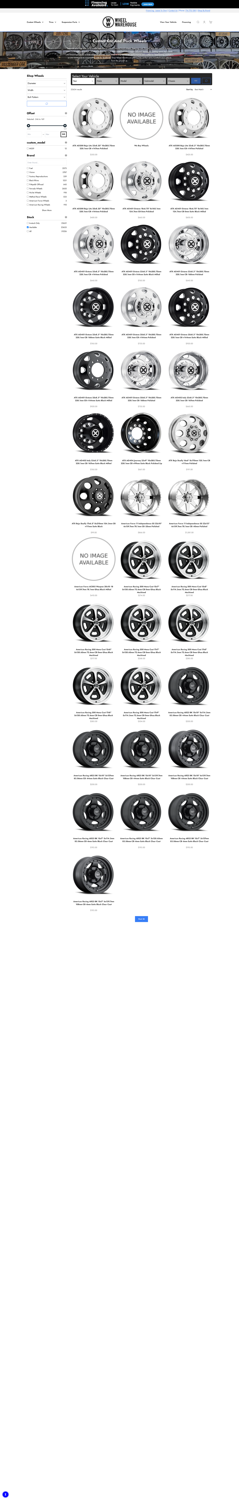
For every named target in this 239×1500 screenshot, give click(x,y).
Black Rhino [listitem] (34, 180)
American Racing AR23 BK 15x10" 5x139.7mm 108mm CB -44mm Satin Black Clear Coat (141, 777)
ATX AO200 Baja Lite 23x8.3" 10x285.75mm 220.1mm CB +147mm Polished (189, 147)
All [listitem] (30, 231)
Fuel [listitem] (31, 168)
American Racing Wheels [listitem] (39, 204)
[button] (5, 1494)
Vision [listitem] (32, 172)
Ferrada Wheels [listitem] (35, 188)
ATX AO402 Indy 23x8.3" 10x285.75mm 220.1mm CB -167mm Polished (189, 399)
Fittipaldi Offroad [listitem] (36, 184)
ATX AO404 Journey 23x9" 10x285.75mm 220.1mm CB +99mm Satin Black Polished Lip (141, 462)
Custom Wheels (34, 22)
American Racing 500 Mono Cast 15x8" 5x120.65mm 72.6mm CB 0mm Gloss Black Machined (93, 652)
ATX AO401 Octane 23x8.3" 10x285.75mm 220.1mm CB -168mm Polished (189, 273)
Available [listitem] (33, 227)
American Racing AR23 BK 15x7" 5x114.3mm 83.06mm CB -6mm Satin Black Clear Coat (93, 840)
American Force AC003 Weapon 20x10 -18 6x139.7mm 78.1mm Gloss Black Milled (93, 588)
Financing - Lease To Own (156, 10)
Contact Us (173, 10)
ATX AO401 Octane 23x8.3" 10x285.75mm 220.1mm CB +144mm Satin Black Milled (141, 273)
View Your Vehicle (168, 22)
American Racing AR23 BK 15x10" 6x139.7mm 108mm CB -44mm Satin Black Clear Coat (189, 777)
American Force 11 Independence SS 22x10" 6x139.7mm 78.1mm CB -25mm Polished (141, 525)
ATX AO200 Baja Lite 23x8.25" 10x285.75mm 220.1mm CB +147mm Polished (93, 147)
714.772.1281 (190, 10)
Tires (51, 22)
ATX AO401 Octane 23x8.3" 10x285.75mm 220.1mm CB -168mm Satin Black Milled (94, 336)
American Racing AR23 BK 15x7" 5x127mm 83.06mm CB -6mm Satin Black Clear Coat (189, 840)
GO (63, 134)
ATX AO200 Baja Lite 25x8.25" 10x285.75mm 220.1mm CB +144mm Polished (93, 210)
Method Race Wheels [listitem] (38, 196)
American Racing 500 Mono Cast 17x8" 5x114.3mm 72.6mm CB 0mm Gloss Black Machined (189, 652)
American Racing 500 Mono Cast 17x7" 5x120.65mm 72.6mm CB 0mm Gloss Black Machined (141, 652)
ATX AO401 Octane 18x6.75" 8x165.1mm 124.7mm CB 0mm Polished (141, 210)
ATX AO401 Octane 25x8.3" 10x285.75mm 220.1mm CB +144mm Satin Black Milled (189, 336)
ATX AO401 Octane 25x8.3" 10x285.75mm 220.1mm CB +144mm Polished (141, 336)
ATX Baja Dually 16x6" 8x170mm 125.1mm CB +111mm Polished (189, 462)
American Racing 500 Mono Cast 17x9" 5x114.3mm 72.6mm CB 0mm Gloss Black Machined (141, 715)
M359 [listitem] (31, 148)
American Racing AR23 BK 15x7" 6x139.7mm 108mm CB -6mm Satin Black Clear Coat (93, 903)
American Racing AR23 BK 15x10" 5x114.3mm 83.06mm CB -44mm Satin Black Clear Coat (189, 714)
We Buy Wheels (141, 145)
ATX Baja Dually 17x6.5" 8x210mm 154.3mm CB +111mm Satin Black (93, 525)
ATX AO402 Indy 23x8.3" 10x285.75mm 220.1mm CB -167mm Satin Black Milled (93, 462)
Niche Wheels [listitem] (35, 192)
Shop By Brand (204, 10)
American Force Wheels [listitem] (39, 200)
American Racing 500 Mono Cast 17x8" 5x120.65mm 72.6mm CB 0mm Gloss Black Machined (93, 715)
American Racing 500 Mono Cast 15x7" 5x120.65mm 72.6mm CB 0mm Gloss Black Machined (141, 589)
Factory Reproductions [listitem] (38, 176)
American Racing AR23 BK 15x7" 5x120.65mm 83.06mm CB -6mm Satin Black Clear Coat (141, 840)
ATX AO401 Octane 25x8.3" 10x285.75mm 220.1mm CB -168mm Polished (141, 399)
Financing (186, 22)
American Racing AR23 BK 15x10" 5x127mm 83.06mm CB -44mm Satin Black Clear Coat (94, 777)
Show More (46, 210)
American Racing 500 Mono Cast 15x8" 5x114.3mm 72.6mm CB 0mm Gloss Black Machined (189, 589)
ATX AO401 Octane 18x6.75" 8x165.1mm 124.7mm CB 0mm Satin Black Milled (189, 210)
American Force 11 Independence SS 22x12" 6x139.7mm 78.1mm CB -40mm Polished (189, 525)
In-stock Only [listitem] (34, 223)
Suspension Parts (69, 22)
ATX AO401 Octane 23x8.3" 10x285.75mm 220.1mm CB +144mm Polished (94, 273)
